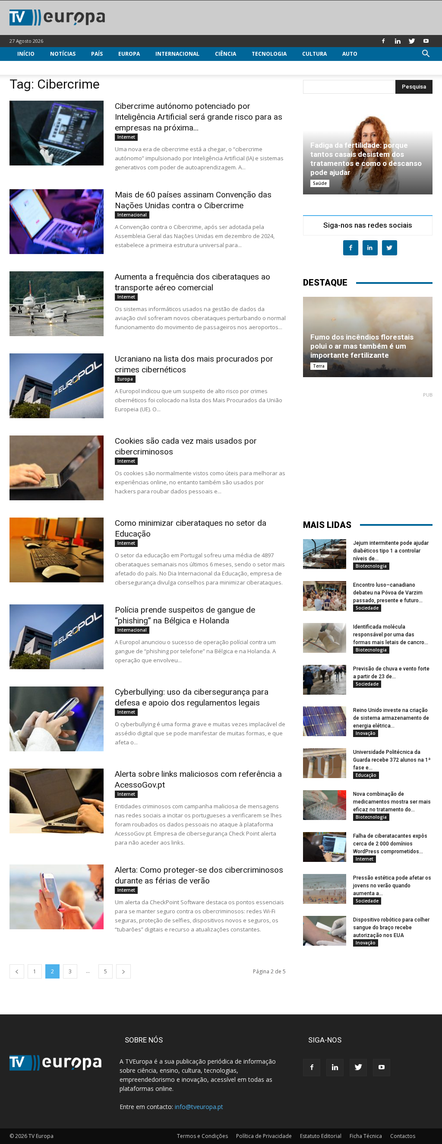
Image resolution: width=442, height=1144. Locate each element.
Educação (366, 775)
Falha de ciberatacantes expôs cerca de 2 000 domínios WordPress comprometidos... (390, 844)
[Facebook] (383, 41)
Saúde (320, 183)
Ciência (225, 53)
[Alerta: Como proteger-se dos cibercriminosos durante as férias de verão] (56, 896)
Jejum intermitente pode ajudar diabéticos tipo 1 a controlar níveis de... (391, 551)
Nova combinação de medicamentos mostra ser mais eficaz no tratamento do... (392, 802)
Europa (129, 53)
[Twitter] (411, 41)
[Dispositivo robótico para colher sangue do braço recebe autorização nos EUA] (324, 931)
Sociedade (367, 608)
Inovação (366, 733)
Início (26, 53)
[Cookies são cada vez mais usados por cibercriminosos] (56, 467)
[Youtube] (426, 41)
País (97, 53)
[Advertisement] (368, 452)
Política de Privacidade (264, 1136)
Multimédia (34, 67)
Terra (319, 366)
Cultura (314, 53)
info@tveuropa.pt (199, 1107)
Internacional (177, 53)
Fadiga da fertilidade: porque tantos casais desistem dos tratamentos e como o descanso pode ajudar (366, 159)
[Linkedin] (397, 41)
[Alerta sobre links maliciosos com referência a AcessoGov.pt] (56, 801)
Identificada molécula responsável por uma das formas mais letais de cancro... (390, 634)
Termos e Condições (202, 1136)
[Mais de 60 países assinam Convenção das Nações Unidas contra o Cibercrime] (56, 221)
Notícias (63, 53)
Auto (349, 53)
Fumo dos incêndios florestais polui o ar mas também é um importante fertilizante (362, 346)
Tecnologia (269, 53)
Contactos (402, 1136)
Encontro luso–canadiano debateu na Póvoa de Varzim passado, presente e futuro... (388, 593)
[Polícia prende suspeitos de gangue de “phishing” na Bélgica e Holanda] (56, 636)
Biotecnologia (371, 566)
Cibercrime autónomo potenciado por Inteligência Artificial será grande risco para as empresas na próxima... (198, 117)
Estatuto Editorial (320, 1136)
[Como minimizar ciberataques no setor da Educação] (56, 550)
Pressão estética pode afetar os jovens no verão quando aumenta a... (392, 885)
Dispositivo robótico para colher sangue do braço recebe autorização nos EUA (391, 927)
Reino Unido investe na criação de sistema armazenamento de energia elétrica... (391, 718)
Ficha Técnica (366, 1136)
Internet (126, 137)
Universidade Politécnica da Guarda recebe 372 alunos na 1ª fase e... (391, 760)
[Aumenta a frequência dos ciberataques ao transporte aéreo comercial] (56, 303)
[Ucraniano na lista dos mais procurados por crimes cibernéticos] (56, 385)
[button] (426, 55)
